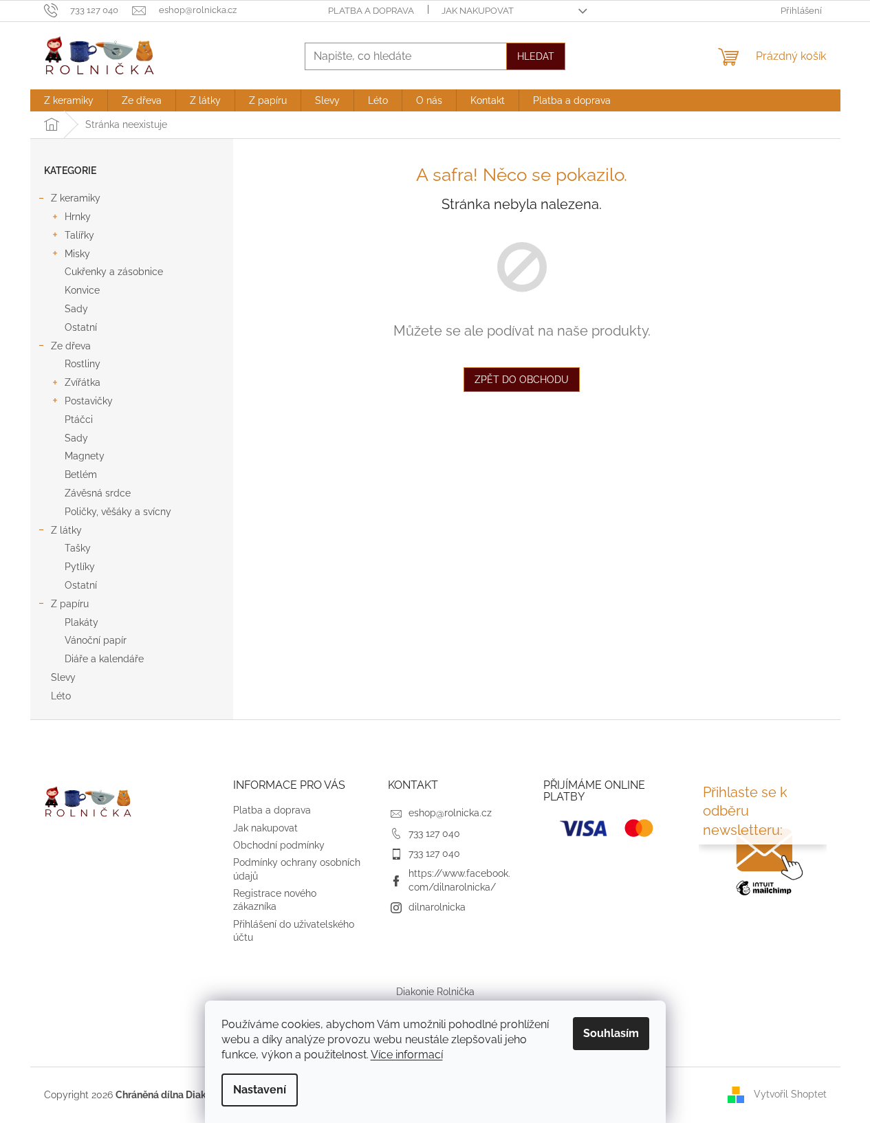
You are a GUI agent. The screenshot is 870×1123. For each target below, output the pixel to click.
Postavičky (89, 400)
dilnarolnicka (437, 907)
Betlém (81, 474)
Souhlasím (611, 1033)
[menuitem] (68, 100)
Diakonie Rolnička (435, 991)
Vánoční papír (96, 640)
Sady (76, 308)
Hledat (535, 56)
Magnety (85, 455)
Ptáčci (79, 419)
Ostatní (81, 327)
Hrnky (78, 216)
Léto (61, 695)
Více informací (407, 1054)
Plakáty (81, 622)
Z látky (66, 530)
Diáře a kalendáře (104, 658)
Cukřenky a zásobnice (114, 271)
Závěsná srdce (98, 493)
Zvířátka (82, 382)
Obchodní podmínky (279, 845)
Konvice (82, 290)
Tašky (78, 548)
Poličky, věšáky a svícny (118, 511)
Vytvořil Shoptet (790, 1094)
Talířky (79, 235)
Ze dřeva (71, 345)
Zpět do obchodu (522, 379)
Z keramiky (75, 198)
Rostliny (82, 363)
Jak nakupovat (478, 11)
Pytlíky (80, 566)
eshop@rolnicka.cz (450, 812)
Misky (77, 253)
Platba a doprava (371, 11)
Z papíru (70, 603)
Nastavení (259, 1089)
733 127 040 (434, 833)
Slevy (63, 677)
